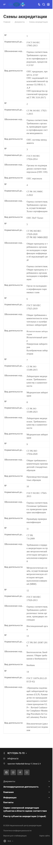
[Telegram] (20, 772)
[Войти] (48, 4)
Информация (9, 797)
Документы (9, 781)
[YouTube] (27, 772)
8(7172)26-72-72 (16, 753)
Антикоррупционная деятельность (20, 787)
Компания (8, 792)
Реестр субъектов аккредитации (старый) (24, 816)
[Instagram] (13, 772)
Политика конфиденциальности (17, 831)
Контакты (8, 802)
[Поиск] (43, 4)
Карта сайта (44, 836)
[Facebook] (6, 772)
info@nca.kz (13, 758)
